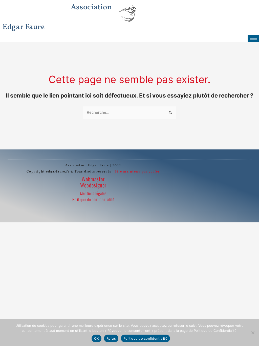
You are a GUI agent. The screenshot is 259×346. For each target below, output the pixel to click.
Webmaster (93, 179)
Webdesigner (93, 185)
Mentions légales (93, 193)
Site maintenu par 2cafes (137, 171)
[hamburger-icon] (253, 38)
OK (96, 338)
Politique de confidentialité (93, 199)
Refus (111, 338)
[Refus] (252, 332)
